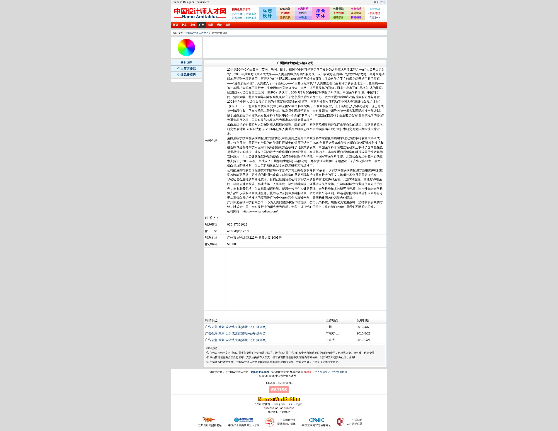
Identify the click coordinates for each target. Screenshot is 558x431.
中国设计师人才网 (195, 32)
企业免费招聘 (186, 74)
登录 (376, 2)
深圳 (210, 24)
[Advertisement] (283, 47)
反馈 (219, 24)
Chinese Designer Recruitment (190, 2)
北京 (184, 24)
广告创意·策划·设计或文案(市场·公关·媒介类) (236, 327)
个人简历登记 (186, 68)
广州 (201, 24)
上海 (193, 24)
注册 (382, 2)
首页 (175, 24)
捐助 (227, 24)
